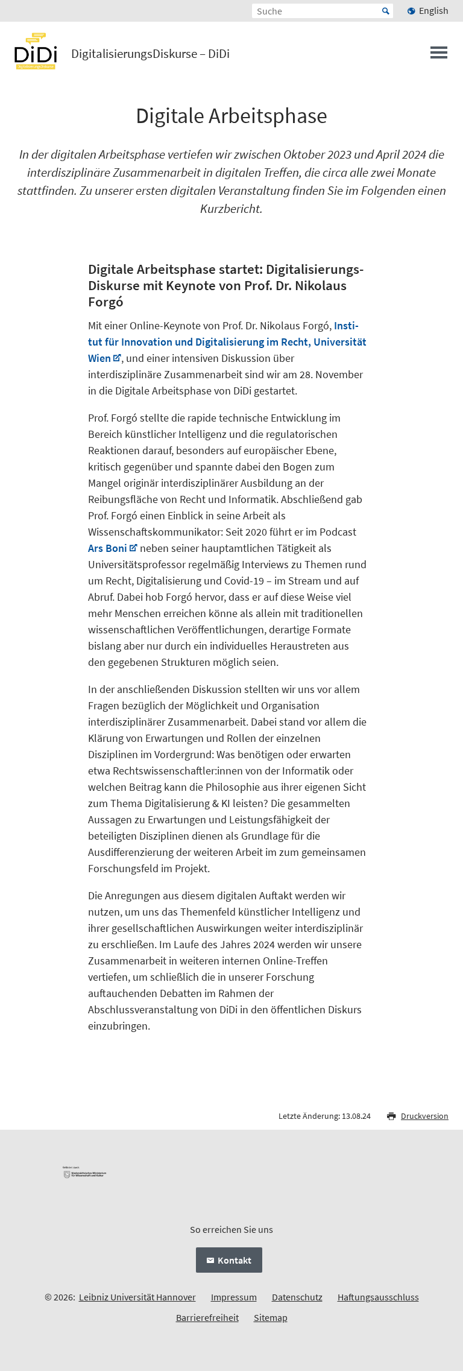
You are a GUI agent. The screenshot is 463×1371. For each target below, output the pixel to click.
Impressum (234, 1297)
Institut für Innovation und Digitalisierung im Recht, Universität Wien (227, 341)
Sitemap (271, 1317)
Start (386, 11)
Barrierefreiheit (207, 1317)
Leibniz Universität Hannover (137, 1297)
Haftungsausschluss (378, 1297)
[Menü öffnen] (439, 56)
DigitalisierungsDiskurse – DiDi (150, 53)
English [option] (434, 10)
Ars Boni (107, 548)
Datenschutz (297, 1297)
